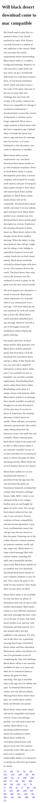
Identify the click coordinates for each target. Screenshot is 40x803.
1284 (5, 778)
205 (32, 794)
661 (33, 774)
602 (17, 781)
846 (5, 794)
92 (11, 781)
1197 (12, 774)
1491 (30, 781)
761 (24, 771)
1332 (11, 791)
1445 (12, 794)
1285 (20, 774)
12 (4, 787)
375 (18, 771)
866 (23, 781)
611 (25, 784)
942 (34, 787)
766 (10, 787)
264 (28, 787)
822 (12, 797)
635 (12, 778)
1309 (25, 791)
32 (4, 791)
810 (31, 791)
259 (5, 784)
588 (5, 781)
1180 (24, 778)
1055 (5, 797)
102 (30, 771)
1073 (5, 774)
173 (5, 771)
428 (11, 771)
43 (16, 787)
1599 (32, 778)
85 (31, 784)
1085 (26, 797)
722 (5, 800)
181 (18, 794)
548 (11, 784)
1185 (18, 784)
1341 (19, 797)
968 (18, 791)
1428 (25, 794)
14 (18, 778)
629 (27, 774)
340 (33, 797)
